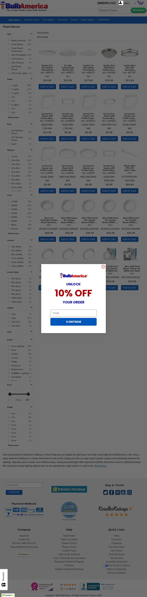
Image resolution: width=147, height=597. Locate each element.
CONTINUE (73, 322)
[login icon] (121, 3)
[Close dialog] (103, 266)
